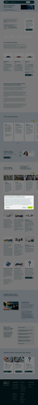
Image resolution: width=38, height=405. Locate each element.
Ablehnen (24, 207)
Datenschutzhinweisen (25, 204)
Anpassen (7, 207)
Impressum (6, 205)
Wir (5, 198)
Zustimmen (30, 207)
